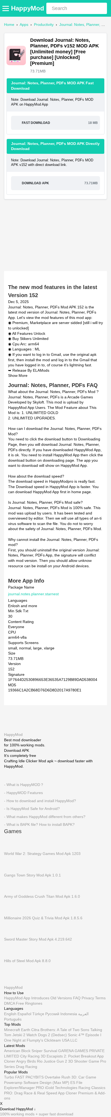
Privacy (88, 998)
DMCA (9, 1003)
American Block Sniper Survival (30, 1051)
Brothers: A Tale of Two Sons (64, 1030)
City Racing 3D (33, 1056)
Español (24, 1014)
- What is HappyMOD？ (24, 784)
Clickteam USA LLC (60, 1040)
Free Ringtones (29, 1003)
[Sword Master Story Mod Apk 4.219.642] (12, 928)
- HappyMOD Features (23, 793)
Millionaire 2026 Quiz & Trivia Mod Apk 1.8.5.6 (43, 918)
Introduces (40, 998)
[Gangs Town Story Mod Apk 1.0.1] (12, 864)
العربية (83, 1014)
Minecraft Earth (17, 1030)
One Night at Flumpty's (23, 1040)
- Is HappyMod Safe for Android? (32, 808)
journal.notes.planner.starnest (33, 593)
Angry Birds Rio (29, 1061)
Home (9, 24)
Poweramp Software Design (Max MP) (36, 1082)
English (10, 1014)
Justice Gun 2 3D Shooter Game (71, 1061)
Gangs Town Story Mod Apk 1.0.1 (32, 875)
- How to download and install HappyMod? (40, 800)
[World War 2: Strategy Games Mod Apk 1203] (12, 842)
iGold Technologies (61, 1087)
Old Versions (61, 998)
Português (13, 1019)
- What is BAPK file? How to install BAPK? (39, 824)
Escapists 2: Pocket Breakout (71, 1056)
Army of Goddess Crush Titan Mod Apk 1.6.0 (42, 896)
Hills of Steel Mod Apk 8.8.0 (27, 960)
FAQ (77, 998)
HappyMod (27, 8)
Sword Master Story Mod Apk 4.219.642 (38, 939)
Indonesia (68, 1014)
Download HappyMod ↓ (18, 1109)
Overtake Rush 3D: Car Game (70, 1077)
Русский (52, 1014)
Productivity (44, 24)
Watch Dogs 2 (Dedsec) (46, 1035)
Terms (100, 998)
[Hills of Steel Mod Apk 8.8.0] (12, 950)
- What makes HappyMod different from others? (44, 816)
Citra (35, 1030)
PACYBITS (35, 1077)
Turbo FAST (14, 1077)
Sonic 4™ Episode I (84, 1035)
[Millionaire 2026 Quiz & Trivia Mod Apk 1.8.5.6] (12, 907)
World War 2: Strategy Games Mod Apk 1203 (42, 853)
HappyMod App (17, 998)
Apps (24, 24)
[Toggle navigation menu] (6, 8)
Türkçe (38, 1014)
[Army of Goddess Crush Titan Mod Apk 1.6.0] (12, 885)
